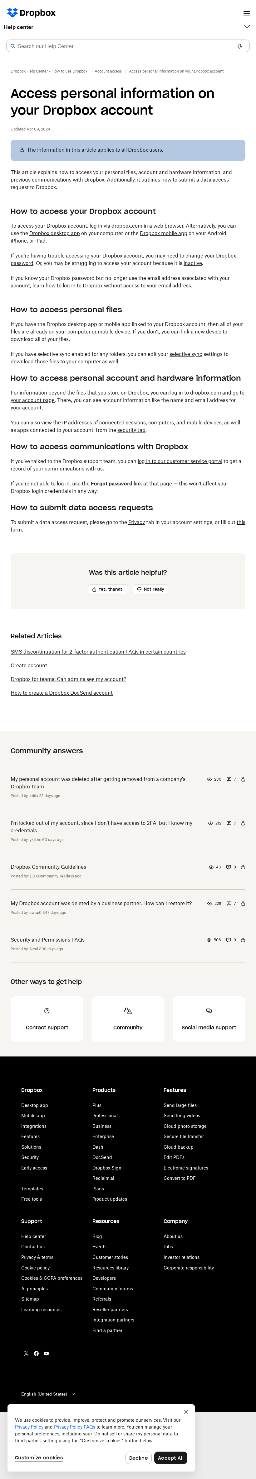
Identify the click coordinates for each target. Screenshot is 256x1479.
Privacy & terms (37, 1257)
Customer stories (110, 1257)
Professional (105, 1115)
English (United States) (44, 1394)
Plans (98, 1188)
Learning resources (41, 1309)
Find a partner (107, 1330)
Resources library (110, 1267)
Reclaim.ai (103, 1178)
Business (101, 1126)
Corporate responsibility (189, 1267)
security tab (131, 430)
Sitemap (30, 1299)
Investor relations (181, 1257)
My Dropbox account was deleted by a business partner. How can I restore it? (101, 903)
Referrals (101, 1299)
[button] (13, 46)
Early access (34, 1167)
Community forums (112, 1288)
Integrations (34, 1126)
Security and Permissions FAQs (48, 940)
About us (173, 1236)
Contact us (33, 1246)
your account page (33, 400)
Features (30, 1136)
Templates (32, 1188)
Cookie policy (35, 1267)
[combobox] (128, 46)
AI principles (34, 1288)
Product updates (109, 1199)
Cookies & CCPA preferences (51, 1278)
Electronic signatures (186, 1167)
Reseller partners (110, 1309)
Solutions (31, 1147)
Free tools (31, 1199)
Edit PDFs (174, 1157)
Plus (96, 1105)
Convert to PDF (180, 1178)
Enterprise (103, 1136)
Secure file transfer (184, 1136)
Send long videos (182, 1115)
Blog (97, 1236)
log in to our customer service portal (180, 461)
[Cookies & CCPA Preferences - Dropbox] (101, 1438)
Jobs (168, 1246)
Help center (18, 27)
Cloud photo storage (185, 1126)
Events (99, 1246)
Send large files (180, 1105)
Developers (104, 1278)
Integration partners (113, 1319)
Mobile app (33, 1115)
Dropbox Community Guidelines (48, 867)
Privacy (136, 522)
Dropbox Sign (106, 1167)
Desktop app (34, 1105)
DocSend (102, 1157)
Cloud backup (179, 1147)
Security (30, 1157)
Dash (97, 1147)
